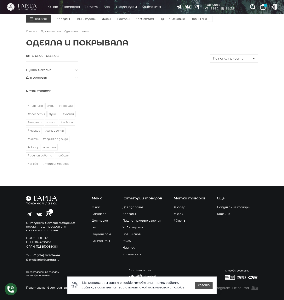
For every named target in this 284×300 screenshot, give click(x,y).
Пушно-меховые (172, 19)
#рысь (53, 114)
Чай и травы (86, 19)
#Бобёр (179, 207)
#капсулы (66, 106)
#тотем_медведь (56, 164)
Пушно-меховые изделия (141, 220)
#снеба (33, 164)
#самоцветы (54, 130)
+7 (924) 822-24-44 (46, 255)
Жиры (106, 19)
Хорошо (204, 285)
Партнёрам (126, 7)
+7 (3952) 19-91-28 (219, 9)
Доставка (71, 7)
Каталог (31, 31)
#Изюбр (33, 147)
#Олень (179, 220)
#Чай (50, 106)
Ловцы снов (200, 19)
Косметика (144, 19)
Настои (123, 19)
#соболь (63, 155)
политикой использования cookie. (156, 287)
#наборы (67, 122)
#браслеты (36, 114)
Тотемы (92, 7)
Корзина (223, 214)
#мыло (51, 122)
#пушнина (35, 106)
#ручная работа (40, 155)
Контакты (151, 7)
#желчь (33, 139)
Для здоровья (36, 77)
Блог (107, 7)
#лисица (49, 147)
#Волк (178, 214)
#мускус (34, 130)
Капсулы (63, 19)
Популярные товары (233, 207)
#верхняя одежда (55, 139)
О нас (53, 7)
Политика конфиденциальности (50, 287)
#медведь (35, 122)
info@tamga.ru (48, 259)
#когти (68, 114)
